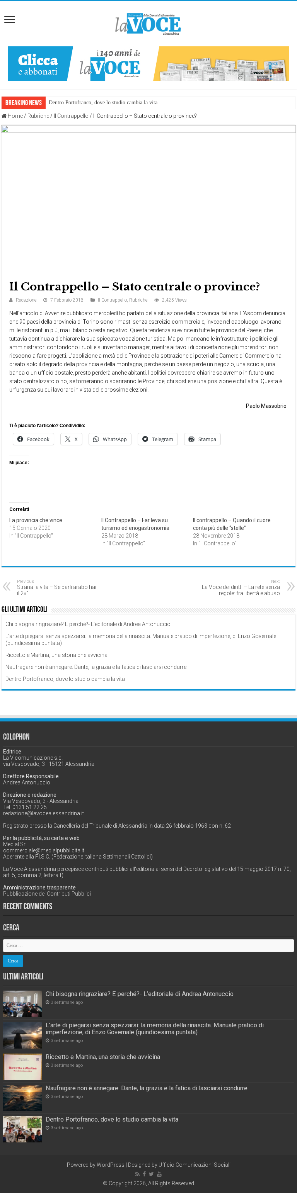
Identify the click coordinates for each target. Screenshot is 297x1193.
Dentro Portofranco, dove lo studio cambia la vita (103, 102)
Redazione (26, 300)
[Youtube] (159, 1174)
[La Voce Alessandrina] (148, 22)
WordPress (111, 1165)
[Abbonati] (148, 63)
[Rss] (137, 1174)
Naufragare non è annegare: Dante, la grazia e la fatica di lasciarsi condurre (95, 667)
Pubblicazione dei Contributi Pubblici (47, 894)
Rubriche (38, 116)
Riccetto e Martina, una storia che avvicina (56, 655)
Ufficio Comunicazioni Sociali (194, 1165)
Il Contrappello (71, 116)
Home (15, 116)
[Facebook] (144, 1174)
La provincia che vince (35, 520)
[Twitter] (151, 1174)
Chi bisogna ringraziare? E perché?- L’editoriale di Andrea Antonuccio (88, 624)
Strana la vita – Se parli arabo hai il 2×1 (56, 587)
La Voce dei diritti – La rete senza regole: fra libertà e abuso (241, 587)
